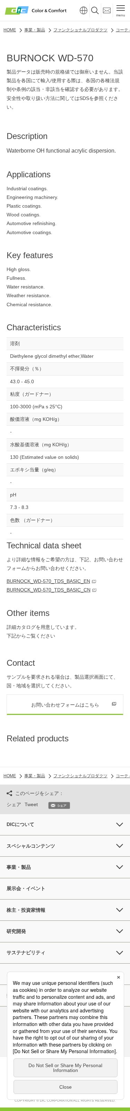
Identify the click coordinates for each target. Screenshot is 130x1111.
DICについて (20, 824)
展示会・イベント (26, 888)
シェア (14, 804)
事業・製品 (19, 867)
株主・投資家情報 (26, 910)
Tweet (31, 804)
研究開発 (16, 931)
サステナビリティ (26, 952)
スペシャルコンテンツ (31, 846)
